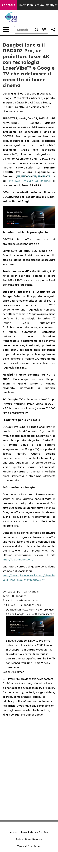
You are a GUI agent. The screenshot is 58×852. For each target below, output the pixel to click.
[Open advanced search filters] (44, 29)
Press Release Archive (34, 832)
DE (34, 176)
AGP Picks (8, 5)
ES (44, 176)
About (14, 832)
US (18, 176)
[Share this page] (53, 29)
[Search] (36, 29)
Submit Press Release (29, 839)
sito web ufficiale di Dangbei (30, 181)
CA (29, 176)
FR (39, 176)
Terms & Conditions (29, 846)
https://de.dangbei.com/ (18, 559)
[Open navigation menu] (6, 29)
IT (48, 176)
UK (24, 176)
